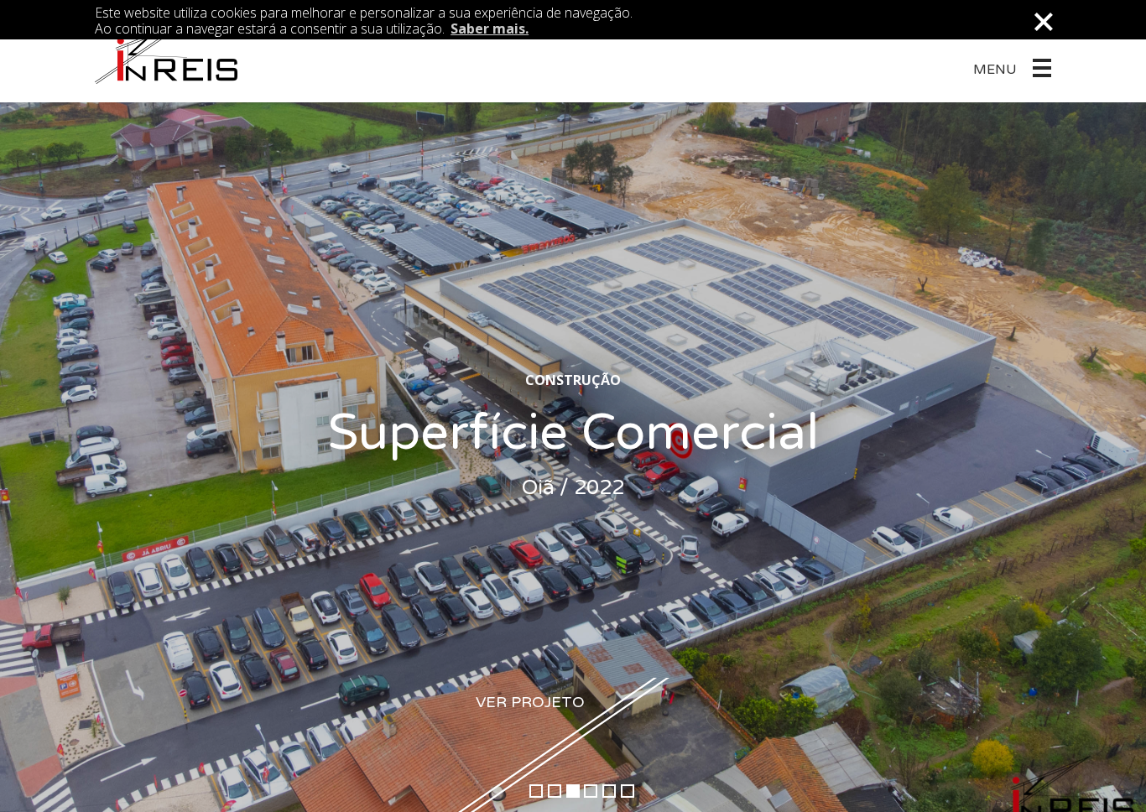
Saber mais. (490, 28)
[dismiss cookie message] (1042, 21)
